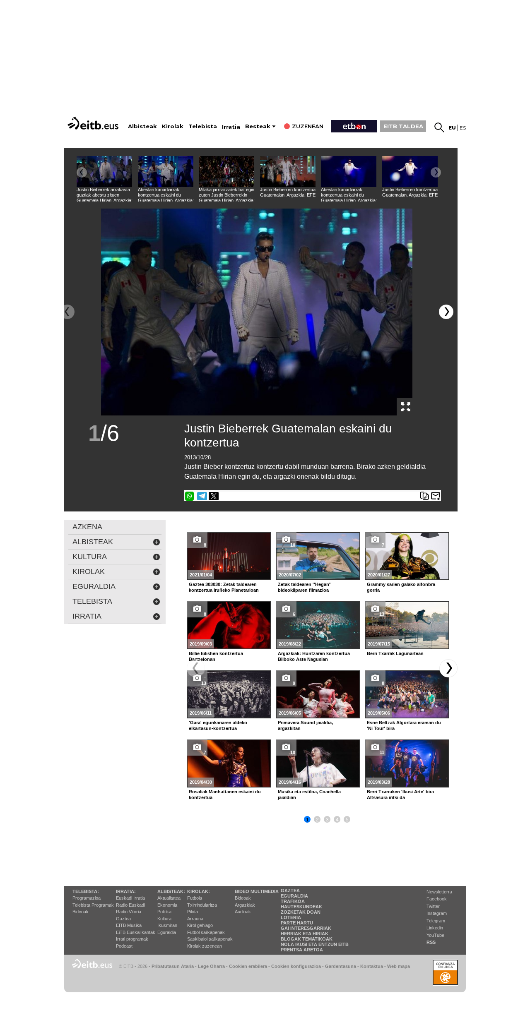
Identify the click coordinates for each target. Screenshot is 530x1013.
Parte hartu (297, 922)
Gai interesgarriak (306, 928)
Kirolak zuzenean (204, 945)
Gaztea (123, 918)
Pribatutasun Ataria (173, 966)
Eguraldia (166, 932)
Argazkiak (245, 905)
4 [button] (337, 820)
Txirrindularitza (202, 905)
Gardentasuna (340, 966)
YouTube (435, 935)
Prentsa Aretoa (302, 949)
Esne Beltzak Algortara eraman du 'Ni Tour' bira (404, 725)
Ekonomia (167, 905)
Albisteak (142, 126)
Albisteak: (171, 891)
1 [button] (307, 820)
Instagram (436, 913)
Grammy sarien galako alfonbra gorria (401, 587)
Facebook (436, 898)
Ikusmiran (167, 925)
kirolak (88, 571)
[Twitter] (214, 496)
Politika (164, 911)
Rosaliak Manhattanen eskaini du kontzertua (225, 794)
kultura (89, 556)
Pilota (192, 911)
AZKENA (87, 527)
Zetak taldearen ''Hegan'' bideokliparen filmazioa (305, 587)
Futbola (194, 897)
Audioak (243, 911)
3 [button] (327, 820)
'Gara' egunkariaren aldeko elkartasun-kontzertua (218, 725)
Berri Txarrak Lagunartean (395, 653)
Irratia (231, 127)
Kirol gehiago (200, 925)
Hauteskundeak (301, 906)
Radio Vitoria (128, 911)
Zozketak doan (300, 912)
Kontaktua (371, 966)
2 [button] (317, 820)
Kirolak (172, 126)
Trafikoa (293, 901)
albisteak (92, 542)
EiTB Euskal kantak (135, 932)
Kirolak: (198, 891)
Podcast (124, 945)
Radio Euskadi (130, 905)
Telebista (202, 126)
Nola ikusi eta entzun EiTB (315, 944)
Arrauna (195, 918)
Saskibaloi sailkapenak (210, 938)
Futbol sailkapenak (206, 932)
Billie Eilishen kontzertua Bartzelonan (216, 656)
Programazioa (86, 897)
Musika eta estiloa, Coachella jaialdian (309, 794)
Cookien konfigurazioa (296, 966)
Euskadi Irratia (130, 897)
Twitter (433, 906)
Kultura (164, 918)
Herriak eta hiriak (304, 933)
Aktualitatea (169, 897)
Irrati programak (132, 938)
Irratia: (126, 891)
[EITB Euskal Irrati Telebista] (94, 123)
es (463, 128)
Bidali (435, 496)
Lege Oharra (211, 966)
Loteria (291, 917)
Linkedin (434, 927)
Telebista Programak (93, 905)
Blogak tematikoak (306, 938)
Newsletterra (439, 891)
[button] (446, 312)
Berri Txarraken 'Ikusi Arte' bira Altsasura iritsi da (400, 794)
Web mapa (398, 966)
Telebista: (85, 891)
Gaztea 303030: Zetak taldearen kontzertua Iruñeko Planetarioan (224, 587)
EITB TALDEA (403, 126)
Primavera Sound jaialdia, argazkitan (305, 725)
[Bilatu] (439, 127)
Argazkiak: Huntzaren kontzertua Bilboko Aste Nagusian (314, 656)
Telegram (435, 920)
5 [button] (347, 820)
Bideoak (80, 911)
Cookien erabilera (248, 966)
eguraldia (94, 586)
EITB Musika (129, 925)
